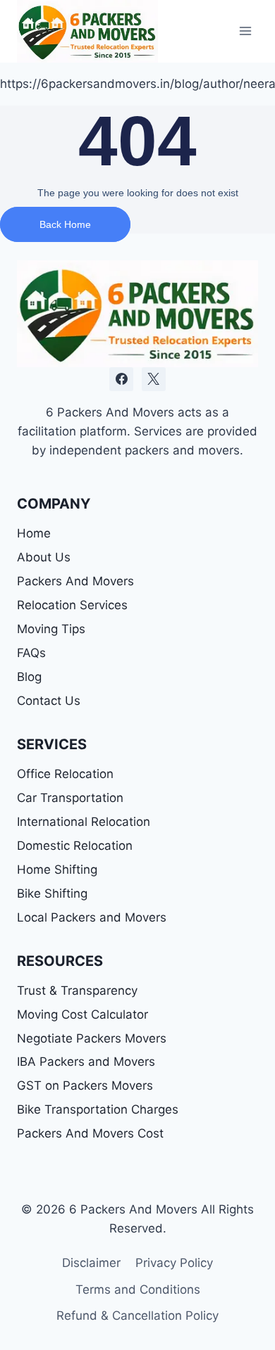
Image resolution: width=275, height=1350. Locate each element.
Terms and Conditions (137, 1289)
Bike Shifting (52, 893)
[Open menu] (245, 31)
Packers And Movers (75, 581)
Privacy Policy (174, 1263)
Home (34, 533)
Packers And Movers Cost (90, 1133)
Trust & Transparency (77, 990)
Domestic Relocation (75, 846)
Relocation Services (72, 605)
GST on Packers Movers (85, 1085)
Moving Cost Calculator (82, 1014)
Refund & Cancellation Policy (137, 1315)
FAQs (31, 653)
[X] (154, 379)
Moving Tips (51, 629)
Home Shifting (57, 869)
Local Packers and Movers (91, 917)
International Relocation (83, 822)
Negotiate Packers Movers (91, 1038)
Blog (29, 677)
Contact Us (48, 701)
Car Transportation (70, 798)
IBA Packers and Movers (86, 1062)
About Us (44, 557)
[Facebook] (121, 379)
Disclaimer (91, 1263)
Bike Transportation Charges (97, 1109)
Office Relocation (65, 774)
